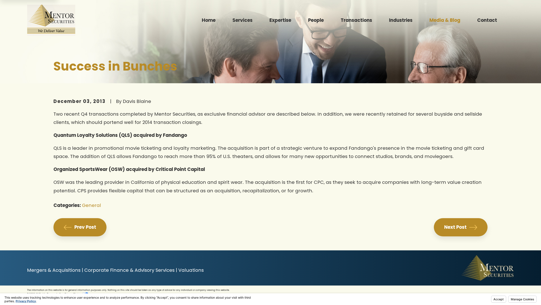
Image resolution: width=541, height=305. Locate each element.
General (91, 205)
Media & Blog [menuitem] (444, 20)
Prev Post (85, 227)
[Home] (51, 20)
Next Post (455, 227)
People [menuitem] (316, 20)
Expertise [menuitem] (280, 20)
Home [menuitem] (209, 20)
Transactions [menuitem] (356, 20)
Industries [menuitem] (401, 20)
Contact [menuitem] (487, 20)
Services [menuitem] (242, 20)
